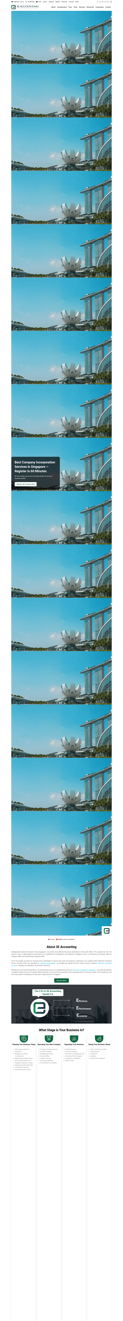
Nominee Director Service (23, 1069)
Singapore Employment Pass (24, 1065)
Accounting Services (46, 1060)
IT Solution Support (71, 1051)
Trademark (93, 1054)
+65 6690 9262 (30, 1)
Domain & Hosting (46, 1051)
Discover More (61, 980)
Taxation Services (45, 1058)
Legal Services (94, 1051)
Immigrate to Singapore (72, 1058)
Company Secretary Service (48, 1049)
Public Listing (69, 1060)
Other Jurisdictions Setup (98, 1049)
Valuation (93, 1056)
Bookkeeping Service (46, 1054)
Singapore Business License (24, 1063)
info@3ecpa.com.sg (18, 1)
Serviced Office (45, 1056)
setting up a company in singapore (84, 970)
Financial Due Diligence (97, 1058)
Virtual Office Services (22, 1067)
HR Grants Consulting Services (74, 1054)
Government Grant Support (73, 1056)
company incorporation (47, 963)
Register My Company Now (26, 484)
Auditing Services (70, 1049)
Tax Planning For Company (48, 1063)
